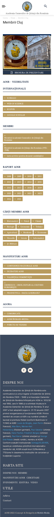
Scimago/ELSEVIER (39, 443)
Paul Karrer (17, 436)
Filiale (13, 18)
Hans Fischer (17, 433)
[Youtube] (30, 370)
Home (5, 18)
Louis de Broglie (24, 423)
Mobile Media (43, 512)
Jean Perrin (38, 423)
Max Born (16, 426)
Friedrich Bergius (32, 433)
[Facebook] (23, 370)
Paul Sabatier (37, 430)
